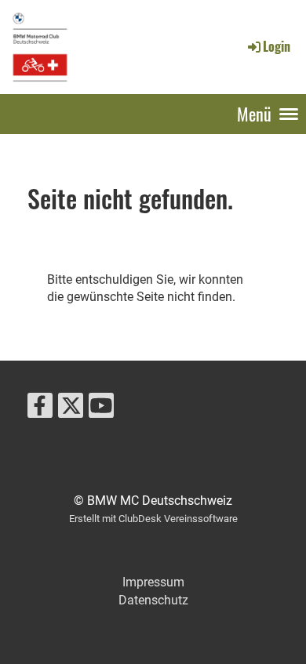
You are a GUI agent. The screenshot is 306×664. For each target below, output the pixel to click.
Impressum (153, 582)
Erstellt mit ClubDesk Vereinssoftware (153, 518)
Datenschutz (153, 600)
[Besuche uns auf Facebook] (40, 409)
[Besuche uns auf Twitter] (70, 409)
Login (276, 46)
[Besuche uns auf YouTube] (101, 409)
